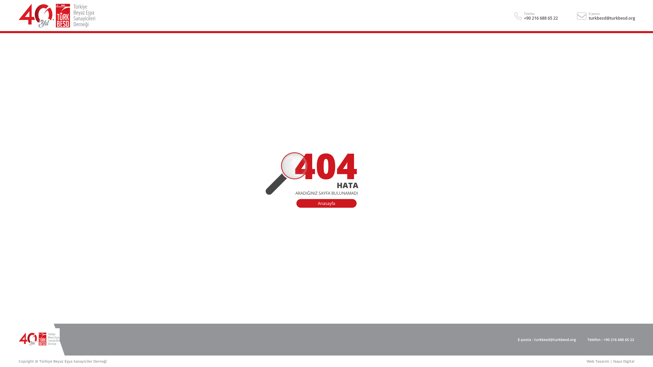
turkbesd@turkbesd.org (612, 18)
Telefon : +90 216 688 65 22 (610, 339)
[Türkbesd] (57, 26)
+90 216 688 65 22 (541, 18)
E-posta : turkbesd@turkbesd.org (547, 339)
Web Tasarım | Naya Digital (610, 361)
